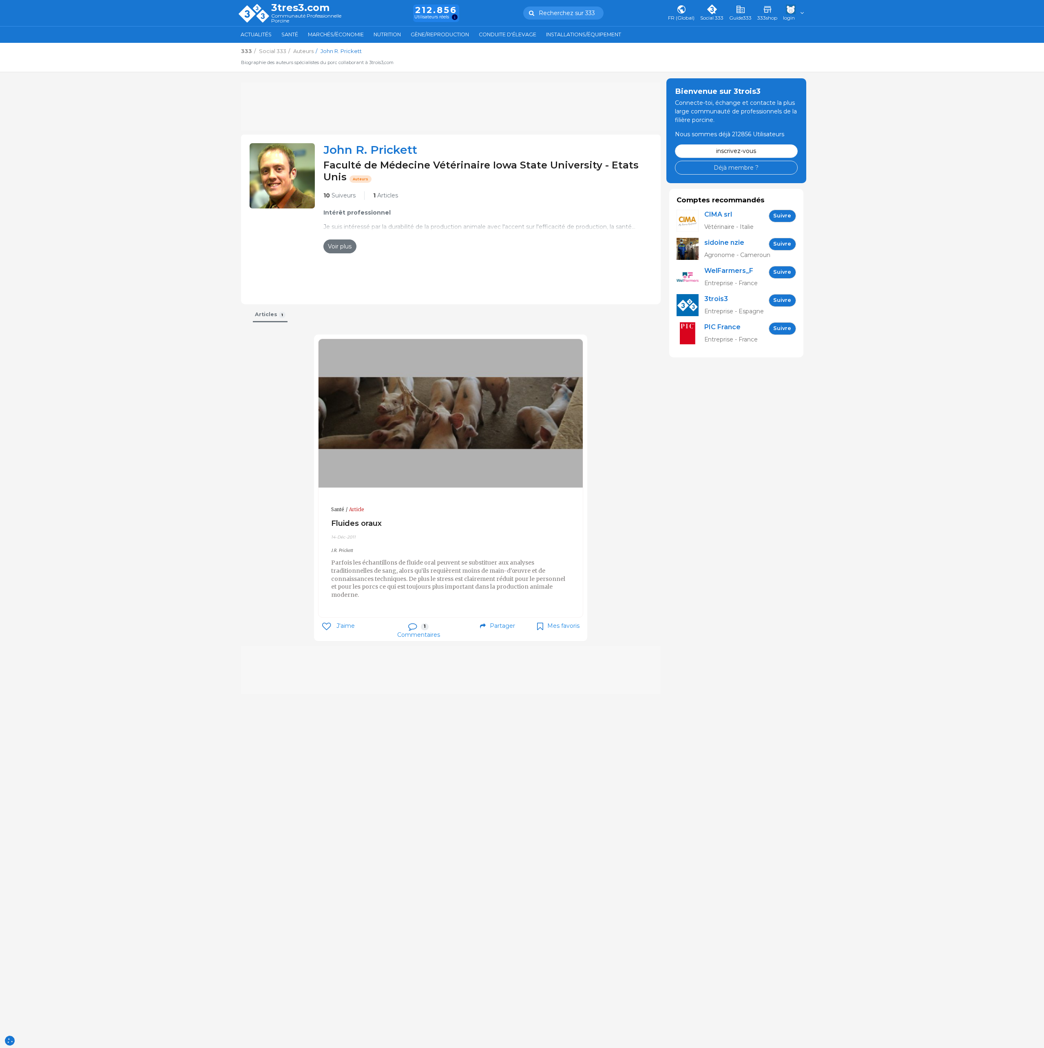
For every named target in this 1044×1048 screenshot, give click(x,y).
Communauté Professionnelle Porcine (306, 18)
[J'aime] (326, 626)
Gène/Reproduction (440, 34)
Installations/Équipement (583, 34)
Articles (385, 195)
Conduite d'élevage (507, 34)
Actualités (256, 34)
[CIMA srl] (690, 221)
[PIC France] (690, 333)
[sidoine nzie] (690, 249)
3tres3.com (300, 8)
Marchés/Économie (336, 34)
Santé (289, 34)
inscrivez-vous (736, 151)
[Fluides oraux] (451, 413)
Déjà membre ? (736, 167)
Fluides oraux (356, 523)
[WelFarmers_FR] (690, 277)
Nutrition (387, 34)
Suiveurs (339, 195)
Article (356, 509)
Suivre (782, 216)
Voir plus (340, 246)
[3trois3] (690, 305)
